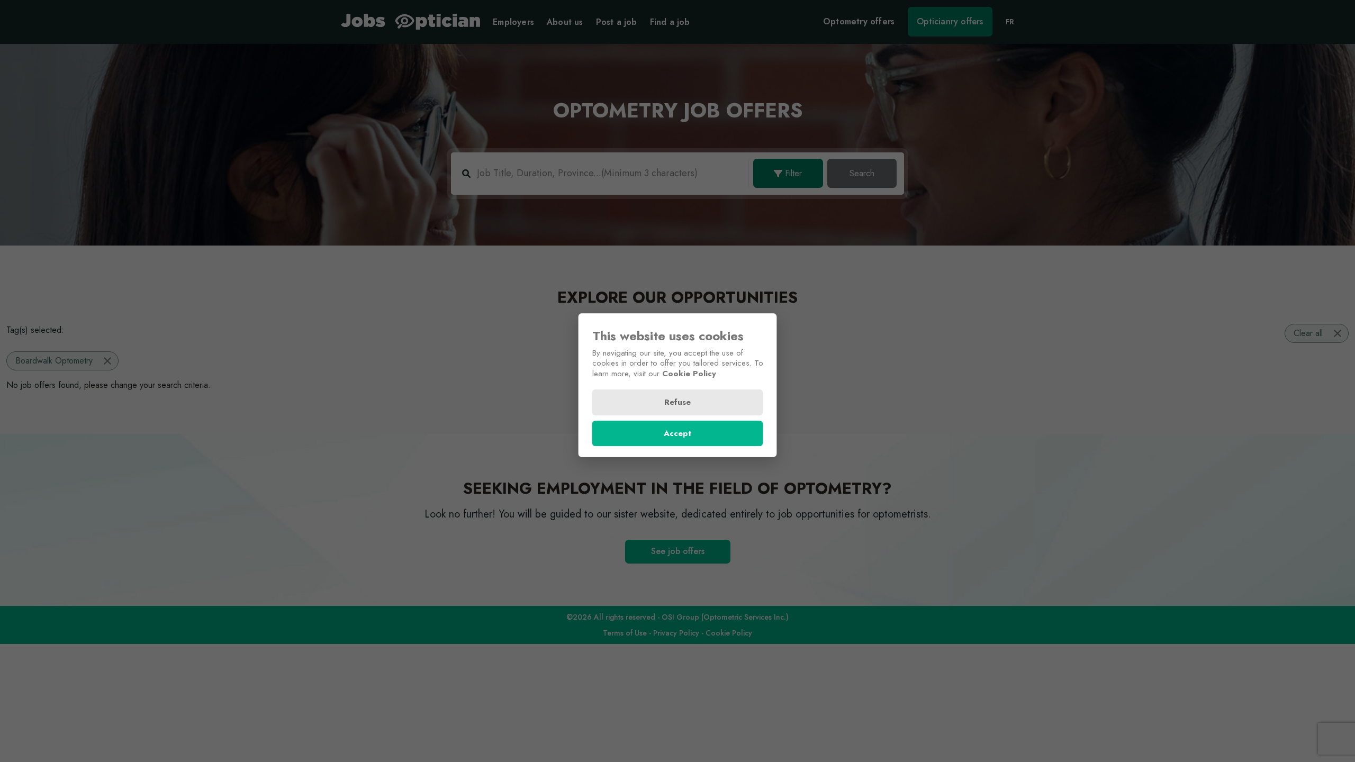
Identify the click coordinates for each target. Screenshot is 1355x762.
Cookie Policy (689, 373)
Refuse (677, 402)
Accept (677, 433)
